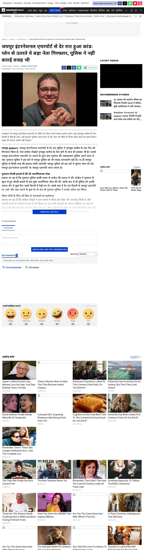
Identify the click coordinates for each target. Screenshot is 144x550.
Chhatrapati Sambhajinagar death (120, 16)
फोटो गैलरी (55, 10)
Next (140, 16)
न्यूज (41, 10)
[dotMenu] (126, 10)
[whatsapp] (130, 3)
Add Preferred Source (103, 3)
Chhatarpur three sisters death (78, 16)
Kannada (27, 3)
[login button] (132, 10)
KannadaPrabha (39, 3)
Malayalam (7, 3)
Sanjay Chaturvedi (29, 66)
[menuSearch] (141, 10)
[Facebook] (120, 3)
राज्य (65, 10)
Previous (136, 16)
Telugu (50, 3)
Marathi (76, 3)
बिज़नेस (93, 10)
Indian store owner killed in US (49, 16)
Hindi (69, 3)
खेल (108, 10)
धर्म (112, 10)
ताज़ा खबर (32, 10)
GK (45, 10)
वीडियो (101, 10)
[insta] (140, 3)
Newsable (18, 3)
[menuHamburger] (136, 10)
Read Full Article (49, 212)
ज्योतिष (119, 10)
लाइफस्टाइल (83, 10)
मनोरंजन (72, 10)
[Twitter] (125, 3)
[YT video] (135, 3)
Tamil (56, 3)
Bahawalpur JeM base (24, 16)
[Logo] (14, 10)
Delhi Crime (99, 16)
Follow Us (92, 68)
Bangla (63, 3)
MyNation (85, 3)
